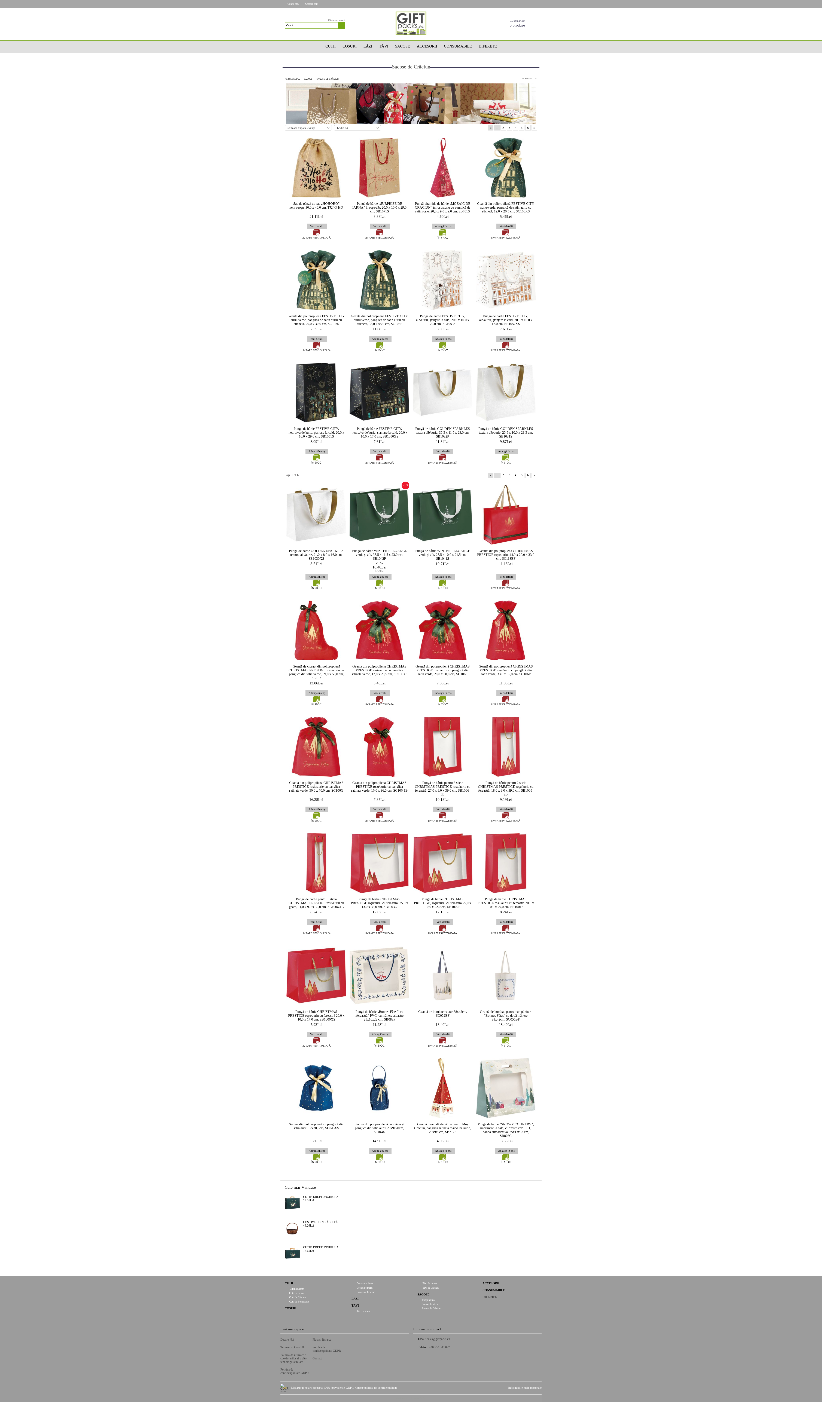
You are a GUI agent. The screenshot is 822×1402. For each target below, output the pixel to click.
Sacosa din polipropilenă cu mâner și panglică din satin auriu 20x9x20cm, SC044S (379, 1128)
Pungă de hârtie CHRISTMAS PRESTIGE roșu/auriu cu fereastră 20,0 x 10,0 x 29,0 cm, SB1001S (506, 903)
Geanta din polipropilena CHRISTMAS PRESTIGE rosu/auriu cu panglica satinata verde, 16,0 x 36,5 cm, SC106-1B (379, 786)
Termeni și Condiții (292, 1347)
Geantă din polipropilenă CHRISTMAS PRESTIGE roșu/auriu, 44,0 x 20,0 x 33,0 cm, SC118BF (505, 554)
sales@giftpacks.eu (438, 1339)
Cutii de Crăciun (297, 1297)
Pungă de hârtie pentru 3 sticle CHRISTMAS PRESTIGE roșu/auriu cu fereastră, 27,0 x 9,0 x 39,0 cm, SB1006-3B (442, 788)
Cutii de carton (296, 1293)
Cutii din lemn (296, 1288)
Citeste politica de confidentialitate (376, 1387)
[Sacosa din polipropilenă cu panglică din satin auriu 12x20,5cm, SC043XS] (316, 1088)
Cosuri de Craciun (365, 1292)
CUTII (289, 1283)
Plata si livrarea (322, 1339)
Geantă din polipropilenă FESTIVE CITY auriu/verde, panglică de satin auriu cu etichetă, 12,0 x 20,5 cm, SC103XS (505, 207)
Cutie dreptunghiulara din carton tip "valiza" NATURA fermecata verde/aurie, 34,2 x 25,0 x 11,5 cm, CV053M (322, 1197)
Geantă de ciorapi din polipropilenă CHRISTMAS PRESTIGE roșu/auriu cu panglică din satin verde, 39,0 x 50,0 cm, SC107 (316, 672)
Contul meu (293, 3)
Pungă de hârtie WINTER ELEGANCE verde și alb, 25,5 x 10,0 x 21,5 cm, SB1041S (442, 554)
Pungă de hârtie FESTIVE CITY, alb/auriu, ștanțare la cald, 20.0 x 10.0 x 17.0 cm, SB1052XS (505, 320)
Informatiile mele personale (525, 1387)
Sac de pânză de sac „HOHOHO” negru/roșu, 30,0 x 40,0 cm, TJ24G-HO (316, 205)
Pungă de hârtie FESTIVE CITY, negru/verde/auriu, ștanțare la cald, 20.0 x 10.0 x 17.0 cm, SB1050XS (379, 432)
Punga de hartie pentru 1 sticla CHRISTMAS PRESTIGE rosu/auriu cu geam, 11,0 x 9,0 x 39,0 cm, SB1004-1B (316, 903)
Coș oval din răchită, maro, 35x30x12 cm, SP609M (322, 1222)
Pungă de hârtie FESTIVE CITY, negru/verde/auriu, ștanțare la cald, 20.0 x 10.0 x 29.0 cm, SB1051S (316, 432)
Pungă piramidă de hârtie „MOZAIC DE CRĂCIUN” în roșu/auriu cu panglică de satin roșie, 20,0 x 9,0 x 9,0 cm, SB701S (442, 207)
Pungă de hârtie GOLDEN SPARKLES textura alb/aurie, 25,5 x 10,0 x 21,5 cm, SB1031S (505, 432)
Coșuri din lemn (364, 1283)
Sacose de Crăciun (431, 1308)
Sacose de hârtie (430, 1304)
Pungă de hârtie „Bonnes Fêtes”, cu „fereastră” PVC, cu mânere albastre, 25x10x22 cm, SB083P (379, 1015)
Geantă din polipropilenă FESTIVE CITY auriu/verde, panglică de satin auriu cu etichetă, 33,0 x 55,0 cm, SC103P (379, 320)
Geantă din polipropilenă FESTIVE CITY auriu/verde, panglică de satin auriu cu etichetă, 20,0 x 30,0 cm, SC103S (316, 320)
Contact (317, 1358)
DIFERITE (489, 1297)
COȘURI (349, 46)
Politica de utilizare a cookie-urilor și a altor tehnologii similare (294, 1358)
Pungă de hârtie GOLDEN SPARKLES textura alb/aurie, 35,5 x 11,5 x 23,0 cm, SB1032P (442, 432)
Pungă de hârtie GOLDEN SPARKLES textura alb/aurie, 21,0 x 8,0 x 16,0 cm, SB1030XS (316, 554)
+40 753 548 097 (439, 1347)
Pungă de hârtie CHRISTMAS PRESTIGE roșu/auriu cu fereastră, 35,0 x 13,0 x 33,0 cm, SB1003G (379, 903)
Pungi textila (428, 1299)
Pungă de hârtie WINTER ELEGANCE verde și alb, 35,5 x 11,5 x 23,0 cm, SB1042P (379, 554)
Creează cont (311, 3)
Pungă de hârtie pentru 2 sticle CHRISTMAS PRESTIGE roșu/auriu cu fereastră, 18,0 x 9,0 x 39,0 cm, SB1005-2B (505, 788)
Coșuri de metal (364, 1287)
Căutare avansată (336, 20)
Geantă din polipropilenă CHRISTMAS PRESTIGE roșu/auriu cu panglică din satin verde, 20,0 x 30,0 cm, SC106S (442, 670)
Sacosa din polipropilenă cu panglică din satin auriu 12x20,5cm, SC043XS (316, 1126)
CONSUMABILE (493, 1290)
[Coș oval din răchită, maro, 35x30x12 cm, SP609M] (292, 1228)
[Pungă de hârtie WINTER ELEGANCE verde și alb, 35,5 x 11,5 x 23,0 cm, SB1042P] (379, 515)
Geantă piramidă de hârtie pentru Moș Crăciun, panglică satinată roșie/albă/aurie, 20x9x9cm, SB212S (442, 1128)
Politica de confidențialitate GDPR (294, 1371)
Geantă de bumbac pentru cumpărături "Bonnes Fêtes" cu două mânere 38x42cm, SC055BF (506, 1015)
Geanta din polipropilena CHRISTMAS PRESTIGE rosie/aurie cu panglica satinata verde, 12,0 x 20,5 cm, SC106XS (379, 670)
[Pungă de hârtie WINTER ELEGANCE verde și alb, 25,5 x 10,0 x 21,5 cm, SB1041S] (442, 515)
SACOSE (402, 46)
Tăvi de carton (429, 1283)
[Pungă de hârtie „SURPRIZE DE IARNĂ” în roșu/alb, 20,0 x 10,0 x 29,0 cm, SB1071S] (379, 168)
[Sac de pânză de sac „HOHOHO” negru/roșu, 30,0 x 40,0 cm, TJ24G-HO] (316, 168)
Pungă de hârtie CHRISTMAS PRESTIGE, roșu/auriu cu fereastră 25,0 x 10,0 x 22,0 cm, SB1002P (442, 903)
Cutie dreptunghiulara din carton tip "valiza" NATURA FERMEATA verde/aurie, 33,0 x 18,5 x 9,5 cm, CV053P (322, 1247)
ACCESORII (490, 1283)
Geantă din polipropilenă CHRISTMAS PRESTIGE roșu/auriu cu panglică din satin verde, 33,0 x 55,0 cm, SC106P (506, 670)
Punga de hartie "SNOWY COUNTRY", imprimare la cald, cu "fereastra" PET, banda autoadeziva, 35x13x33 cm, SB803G (506, 1130)
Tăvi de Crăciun (430, 1287)
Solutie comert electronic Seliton (411, 1398)
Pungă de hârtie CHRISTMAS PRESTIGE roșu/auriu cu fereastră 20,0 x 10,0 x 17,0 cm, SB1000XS (316, 1015)
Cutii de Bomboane (299, 1301)
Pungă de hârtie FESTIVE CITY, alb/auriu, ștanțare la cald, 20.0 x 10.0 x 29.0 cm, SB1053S (442, 320)
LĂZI (355, 1298)
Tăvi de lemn (363, 1311)
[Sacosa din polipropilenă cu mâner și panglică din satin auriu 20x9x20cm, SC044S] (379, 1088)
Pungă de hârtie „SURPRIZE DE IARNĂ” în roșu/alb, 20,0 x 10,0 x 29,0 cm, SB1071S (379, 207)
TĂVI (383, 46)
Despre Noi (287, 1339)
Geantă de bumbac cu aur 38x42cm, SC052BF (442, 1013)
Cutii (330, 46)
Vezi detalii (316, 226)
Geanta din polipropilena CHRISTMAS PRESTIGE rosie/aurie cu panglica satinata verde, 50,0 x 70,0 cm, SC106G (316, 786)
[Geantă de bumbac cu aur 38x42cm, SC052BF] (442, 975)
